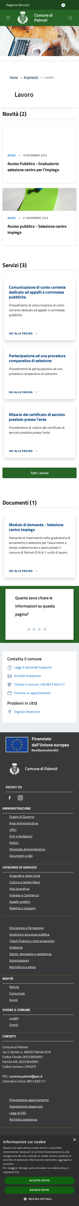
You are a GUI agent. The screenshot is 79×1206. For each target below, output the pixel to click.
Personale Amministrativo (27, 849)
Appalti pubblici (19, 901)
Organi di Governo (21, 816)
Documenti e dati (21, 855)
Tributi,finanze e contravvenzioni (31, 940)
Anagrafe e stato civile (24, 875)
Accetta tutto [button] (39, 1180)
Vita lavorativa (19, 888)
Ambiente (16, 947)
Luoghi (14, 1018)
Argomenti (31, 77)
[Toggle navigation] (8, 17)
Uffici (12, 829)
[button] (39, 1198)
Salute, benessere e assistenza (30, 953)
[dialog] (39, 1170)
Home (14, 77)
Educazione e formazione (26, 927)
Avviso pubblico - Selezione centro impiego (37, 229)
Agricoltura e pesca (22, 966)
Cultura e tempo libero (24, 882)
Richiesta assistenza (23, 1119)
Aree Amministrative (23, 823)
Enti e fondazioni (20, 836)
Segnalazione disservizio (26, 1106)
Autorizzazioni (19, 960)
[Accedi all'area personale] (63, 5)
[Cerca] (70, 17)
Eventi (13, 1024)
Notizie (14, 986)
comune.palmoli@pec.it (26, 1076)
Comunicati (17, 993)
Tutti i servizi (40, 472)
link (17, 1172)
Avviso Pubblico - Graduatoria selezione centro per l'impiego (33, 166)
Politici (14, 842)
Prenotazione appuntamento (29, 1099)
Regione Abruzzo (17, 4)
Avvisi (11, 155)
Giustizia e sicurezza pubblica (29, 934)
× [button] (74, 1139)
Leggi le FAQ (17, 1112)
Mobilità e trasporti (22, 908)
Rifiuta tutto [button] (39, 1190)
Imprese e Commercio (24, 895)
